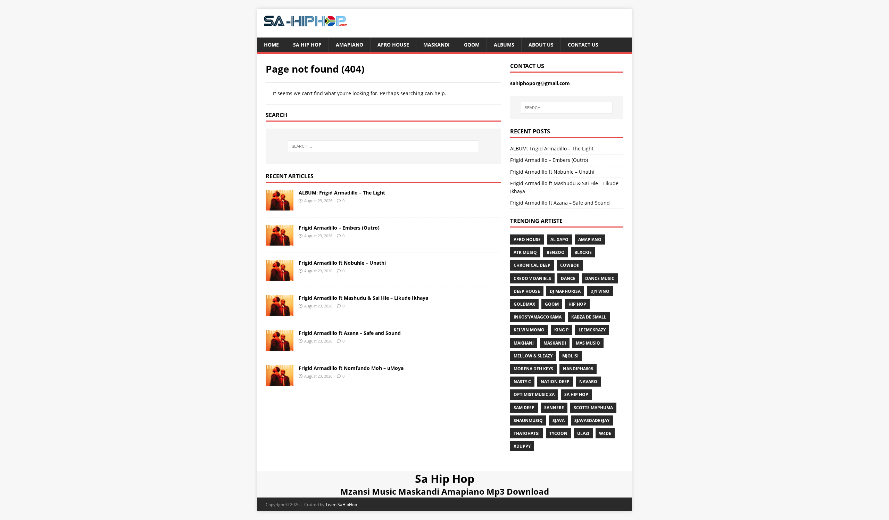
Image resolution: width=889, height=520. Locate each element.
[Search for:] (383, 146)
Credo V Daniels (532, 278)
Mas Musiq (588, 343)
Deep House (527, 291)
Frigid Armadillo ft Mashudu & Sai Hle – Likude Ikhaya (363, 298)
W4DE (605, 433)
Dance (568, 278)
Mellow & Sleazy (533, 356)
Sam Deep (524, 408)
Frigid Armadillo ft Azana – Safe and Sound (350, 333)
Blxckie (583, 252)
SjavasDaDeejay (591, 420)
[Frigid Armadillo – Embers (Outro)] (279, 241)
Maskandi (436, 44)
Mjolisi (570, 356)
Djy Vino (599, 291)
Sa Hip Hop (307, 44)
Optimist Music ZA (534, 394)
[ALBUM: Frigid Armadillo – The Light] (279, 206)
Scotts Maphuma (593, 408)
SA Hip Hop (576, 394)
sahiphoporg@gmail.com (540, 83)
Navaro (588, 382)
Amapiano (349, 44)
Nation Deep (555, 382)
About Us (541, 44)
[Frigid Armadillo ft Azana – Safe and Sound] (279, 346)
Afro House (393, 44)
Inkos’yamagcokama (538, 317)
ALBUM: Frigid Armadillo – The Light (342, 192)
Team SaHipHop (341, 504)
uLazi (583, 433)
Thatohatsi (527, 433)
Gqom (472, 44)
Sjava (558, 420)
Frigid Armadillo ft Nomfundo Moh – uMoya (351, 368)
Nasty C (522, 382)
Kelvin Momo (529, 330)
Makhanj (524, 343)
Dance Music (599, 278)
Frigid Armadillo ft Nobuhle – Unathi (342, 262)
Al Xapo (559, 239)
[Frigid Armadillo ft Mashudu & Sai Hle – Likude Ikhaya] (279, 311)
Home (271, 44)
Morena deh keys (533, 369)
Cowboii (570, 265)
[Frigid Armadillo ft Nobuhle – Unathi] (279, 276)
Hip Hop (577, 304)
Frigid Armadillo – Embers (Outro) (339, 227)
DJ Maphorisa (565, 291)
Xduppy (522, 446)
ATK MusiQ (525, 252)
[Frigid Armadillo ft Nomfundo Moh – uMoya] (279, 381)
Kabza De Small (588, 317)
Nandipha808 (578, 369)
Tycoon (558, 433)
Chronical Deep (532, 265)
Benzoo (556, 252)
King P (561, 330)
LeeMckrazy (592, 330)
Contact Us (583, 44)
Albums (504, 44)
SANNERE (554, 408)
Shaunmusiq (528, 420)
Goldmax (524, 304)
